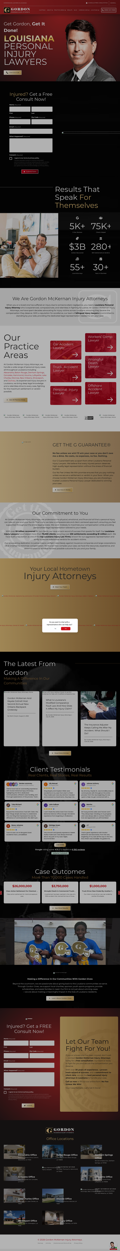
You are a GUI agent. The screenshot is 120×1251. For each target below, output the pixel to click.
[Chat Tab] (60, 625)
